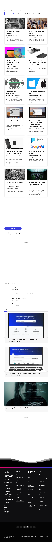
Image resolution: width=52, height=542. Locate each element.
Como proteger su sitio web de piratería (20, 408)
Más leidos (34, 13)
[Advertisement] (26, 5)
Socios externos (15, 531)
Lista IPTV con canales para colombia (20, 287)
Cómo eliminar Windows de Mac (37, 92)
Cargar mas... (13, 228)
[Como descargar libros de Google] (37, 143)
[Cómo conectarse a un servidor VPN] (15, 83)
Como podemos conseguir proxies (19, 298)
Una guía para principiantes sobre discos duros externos (37, 61)
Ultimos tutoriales (19, 477)
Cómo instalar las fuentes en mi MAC (14, 183)
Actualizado (21, 13)
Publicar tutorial (19, 480)
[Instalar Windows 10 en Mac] (15, 112)
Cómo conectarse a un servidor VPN (12, 92)
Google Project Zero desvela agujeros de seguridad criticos (37, 184)
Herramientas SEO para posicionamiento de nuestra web (25, 373)
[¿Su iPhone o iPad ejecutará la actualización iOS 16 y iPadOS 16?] (15, 52)
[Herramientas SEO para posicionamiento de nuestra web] (26, 359)
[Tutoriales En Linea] (8, 476)
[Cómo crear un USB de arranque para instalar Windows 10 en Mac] (37, 112)
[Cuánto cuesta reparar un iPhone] (37, 23)
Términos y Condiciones (40, 531)
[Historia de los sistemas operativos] (15, 23)
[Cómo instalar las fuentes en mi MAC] (15, 174)
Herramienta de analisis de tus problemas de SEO (23, 339)
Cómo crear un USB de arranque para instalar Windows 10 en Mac (35, 122)
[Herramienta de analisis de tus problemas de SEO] (26, 325)
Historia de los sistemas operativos (13, 32)
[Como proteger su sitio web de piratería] (26, 394)
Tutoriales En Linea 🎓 (8, 10)
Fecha (14, 13)
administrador (10, 35)
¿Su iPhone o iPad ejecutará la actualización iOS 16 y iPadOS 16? (14, 62)
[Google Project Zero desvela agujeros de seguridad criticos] (37, 174)
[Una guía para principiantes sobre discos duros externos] (37, 52)
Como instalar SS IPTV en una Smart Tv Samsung (23, 293)
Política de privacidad (27, 531)
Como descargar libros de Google (36, 152)
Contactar (30, 533)
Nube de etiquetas (16, 10)
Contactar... (6, 512)
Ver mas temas (19, 482)
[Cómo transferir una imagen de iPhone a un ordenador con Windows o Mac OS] (15, 143)
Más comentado (42, 13)
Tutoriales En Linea (33, 95)
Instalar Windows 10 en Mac (14, 121)
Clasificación (28, 13)
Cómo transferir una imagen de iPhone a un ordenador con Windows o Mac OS (14, 153)
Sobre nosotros (23, 533)
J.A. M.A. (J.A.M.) (10, 95)
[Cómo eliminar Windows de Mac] (37, 83)
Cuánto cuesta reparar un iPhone (36, 32)
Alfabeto (49, 13)
